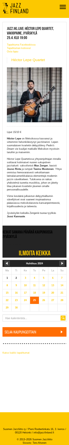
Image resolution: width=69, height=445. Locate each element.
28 (62, 300)
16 (16, 292)
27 (52, 300)
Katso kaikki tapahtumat (16, 352)
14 (62, 285)
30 (16, 307)
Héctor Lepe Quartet (28, 60)
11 (34, 285)
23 (16, 300)
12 (43, 285)
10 (25, 285)
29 (7, 307)
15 (7, 292)
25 (34, 300)
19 (43, 292)
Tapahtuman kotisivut (19, 48)
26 (43, 300)
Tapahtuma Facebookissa (21, 44)
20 (52, 292)
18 (34, 292)
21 (62, 292)
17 (25, 292)
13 (52, 285)
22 (7, 300)
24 (25, 300)
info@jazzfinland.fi (44, 432)
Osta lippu (12, 51)
